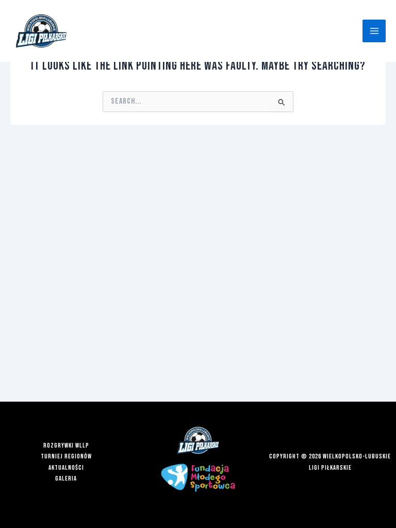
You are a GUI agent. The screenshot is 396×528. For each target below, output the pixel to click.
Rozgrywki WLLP (66, 446)
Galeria (66, 479)
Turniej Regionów (66, 456)
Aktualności (66, 468)
